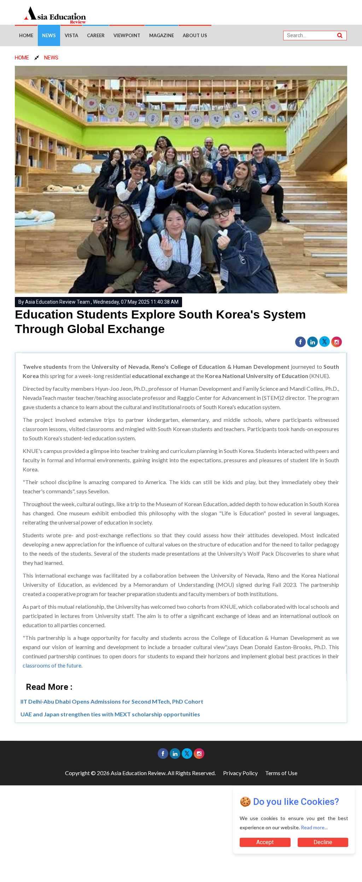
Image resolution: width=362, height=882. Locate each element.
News (49, 35)
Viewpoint (126, 35)
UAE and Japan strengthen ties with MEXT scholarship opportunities (110, 714)
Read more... (314, 827)
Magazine (161, 35)
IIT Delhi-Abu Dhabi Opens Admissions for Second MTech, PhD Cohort (112, 701)
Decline (323, 842)
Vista (71, 35)
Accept (265, 842)
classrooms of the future (52, 665)
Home (26, 35)
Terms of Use (281, 772)
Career (96, 35)
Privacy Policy (240, 772)
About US (195, 35)
